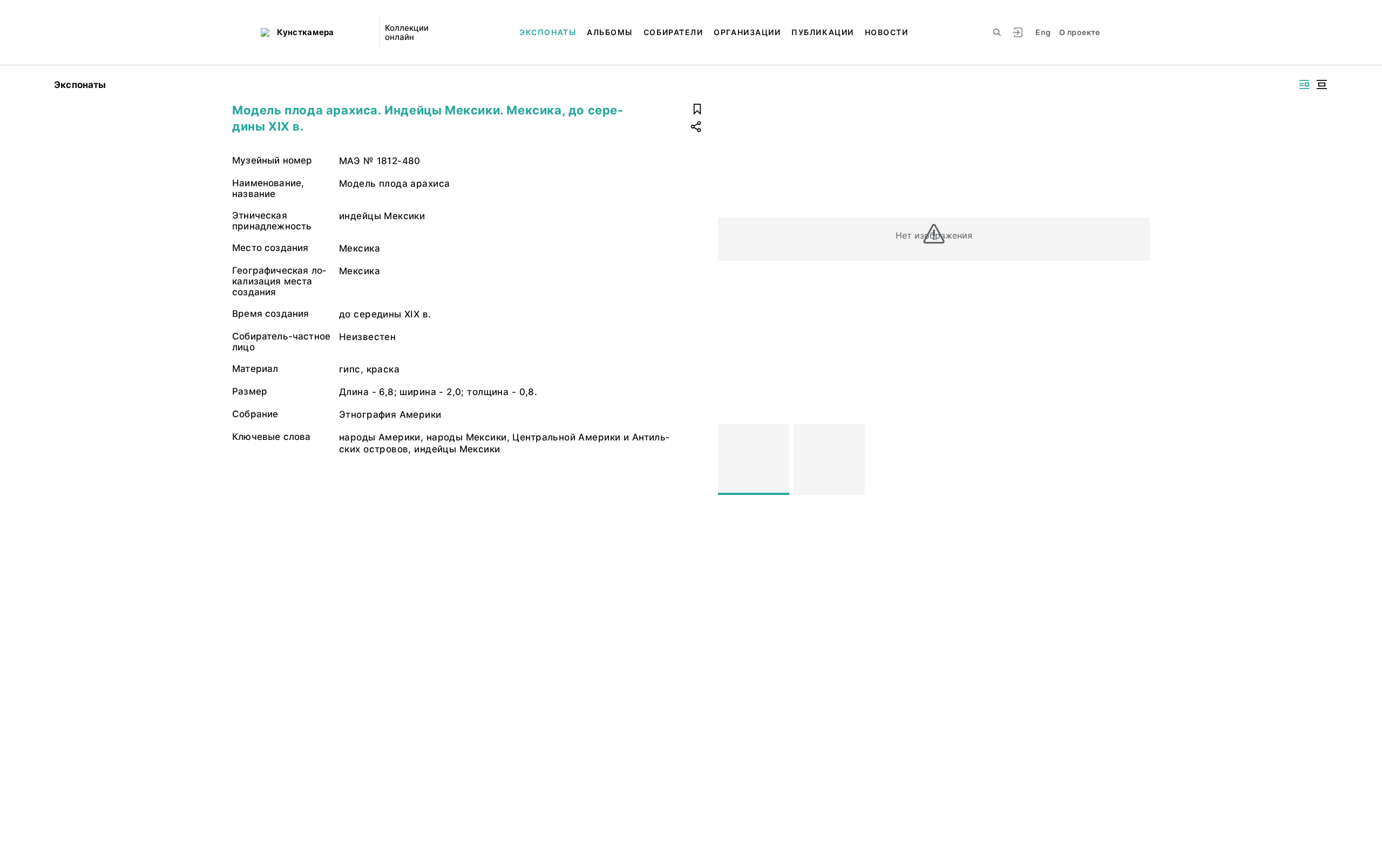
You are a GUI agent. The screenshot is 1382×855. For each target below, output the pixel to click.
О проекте (1079, 32)
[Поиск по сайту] (997, 32)
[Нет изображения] (753, 459)
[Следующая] (1137, 459)
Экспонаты (547, 32)
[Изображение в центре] (1321, 84)
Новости (887, 32)
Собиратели (673, 32)
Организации (747, 32)
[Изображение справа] (1304, 84)
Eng (1043, 32)
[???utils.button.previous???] (731, 459)
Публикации (822, 32)
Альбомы (610, 32)
